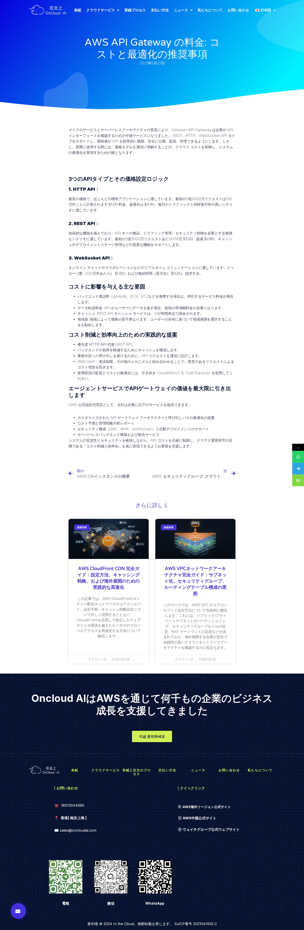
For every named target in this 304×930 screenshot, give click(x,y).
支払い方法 (160, 10)
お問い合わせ (238, 10)
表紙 (77, 10)
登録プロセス (135, 10)
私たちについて (210, 10)
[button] (18, 911)
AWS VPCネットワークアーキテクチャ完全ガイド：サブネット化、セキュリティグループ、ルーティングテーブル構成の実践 (195, 581)
